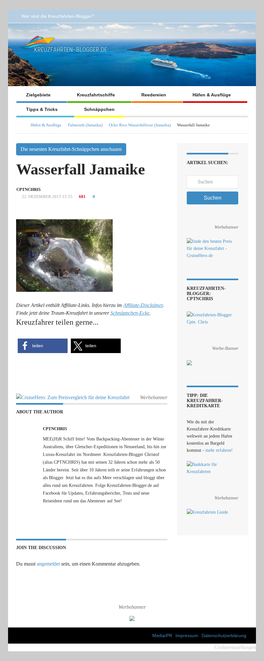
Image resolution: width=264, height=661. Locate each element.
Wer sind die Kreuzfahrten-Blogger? (57, 16)
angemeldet (48, 564)
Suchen (213, 198)
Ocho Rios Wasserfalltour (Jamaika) (140, 125)
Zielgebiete (38, 94)
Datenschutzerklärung (224, 635)
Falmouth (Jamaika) (85, 125)
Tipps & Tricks (42, 109)
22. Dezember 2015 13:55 (46, 196)
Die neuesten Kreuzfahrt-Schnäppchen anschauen (71, 149)
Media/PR (162, 635)
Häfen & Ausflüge (212, 94)
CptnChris (28, 189)
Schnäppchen (99, 109)
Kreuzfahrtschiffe (96, 94)
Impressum (186, 635)
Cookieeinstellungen (235, 647)
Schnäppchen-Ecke (129, 313)
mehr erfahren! (219, 450)
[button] (43, 346)
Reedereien (153, 94)
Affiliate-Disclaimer (143, 305)
